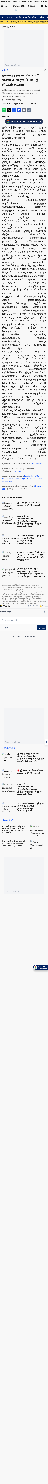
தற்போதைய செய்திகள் (26, 17)
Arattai (39, 479)
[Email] (24, 110)
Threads (32, 479)
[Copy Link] (29, 110)
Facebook (28, 476)
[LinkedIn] (19, 110)
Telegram (24, 479)
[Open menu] (2, 6)
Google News (7, 481)
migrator (5, 116)
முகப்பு (10, 17)
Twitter (36, 476)
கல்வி (5, 70)
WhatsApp (18, 471)
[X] (9, 110)
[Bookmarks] (42, 6)
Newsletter (36, 464)
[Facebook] (14, 110)
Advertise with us (12, 65)
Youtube (15, 479)
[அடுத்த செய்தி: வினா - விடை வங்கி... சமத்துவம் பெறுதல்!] (46, 742)
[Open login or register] (46, 6)
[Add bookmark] (45, 70)
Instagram (6, 479)
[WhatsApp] (4, 110)
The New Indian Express (10, 2)
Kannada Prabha (26, 2)
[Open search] (6, 6)
